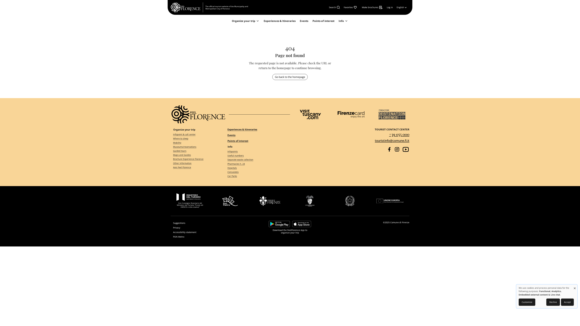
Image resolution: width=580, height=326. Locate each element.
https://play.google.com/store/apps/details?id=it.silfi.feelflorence (279, 224)
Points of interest (237, 141)
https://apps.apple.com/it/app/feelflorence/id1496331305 (301, 224)
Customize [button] (527, 302)
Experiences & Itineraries (242, 129)
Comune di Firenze (399, 222)
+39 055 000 (399, 134)
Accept (567, 302)
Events (231, 135)
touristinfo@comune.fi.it (392, 141)
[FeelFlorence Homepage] (187, 7)
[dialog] (547, 296)
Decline (553, 302)
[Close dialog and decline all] (574, 287)
